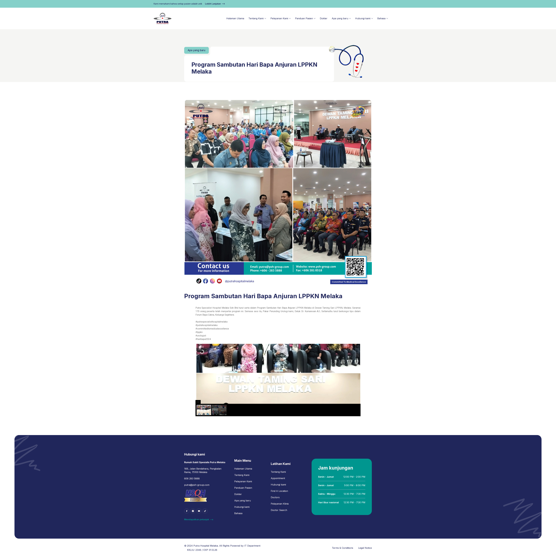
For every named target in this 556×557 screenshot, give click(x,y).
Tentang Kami (256, 18)
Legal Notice (365, 547)
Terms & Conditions (342, 547)
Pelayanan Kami (279, 18)
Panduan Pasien (304, 18)
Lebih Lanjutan (213, 3)
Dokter (323, 18)
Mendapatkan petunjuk (196, 519)
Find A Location (279, 491)
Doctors (275, 497)
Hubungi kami (362, 18)
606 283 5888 (192, 478)
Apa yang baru (340, 18)
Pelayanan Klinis (280, 503)
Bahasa (381, 18)
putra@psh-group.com (196, 484)
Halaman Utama (235, 18)
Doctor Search (279, 510)
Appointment (278, 478)
